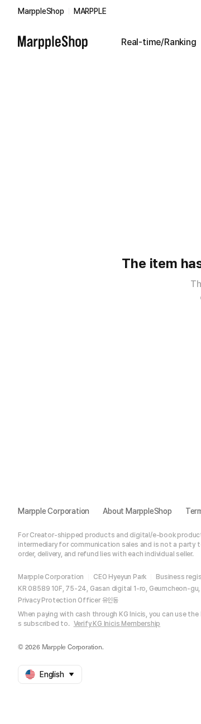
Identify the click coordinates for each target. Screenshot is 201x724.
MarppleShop (41, 11)
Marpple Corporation (53, 511)
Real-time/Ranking (159, 42)
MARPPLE (90, 11)
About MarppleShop (137, 511)
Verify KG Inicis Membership (117, 624)
